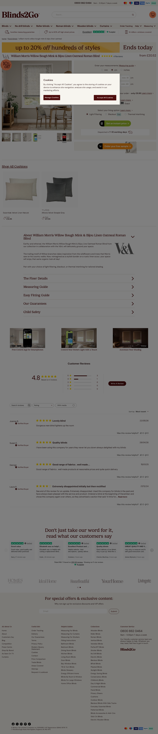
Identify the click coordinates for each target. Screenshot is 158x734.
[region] (80, 89)
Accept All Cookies (105, 98)
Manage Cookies (52, 97)
